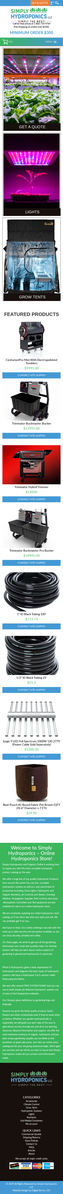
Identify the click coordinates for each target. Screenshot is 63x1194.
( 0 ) (10, 42)
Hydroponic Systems (31, 1111)
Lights (31, 1114)
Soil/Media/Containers (31, 1121)
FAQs (31, 1147)
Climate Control (31, 1104)
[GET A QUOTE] (31, 89)
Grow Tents (31, 1108)
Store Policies (31, 1141)
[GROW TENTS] (31, 259)
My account (31, 1124)
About (31, 1154)
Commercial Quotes (31, 1134)
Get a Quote (40, 3)
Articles (31, 1151)
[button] (49, 42)
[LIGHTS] (31, 174)
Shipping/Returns (31, 1137)
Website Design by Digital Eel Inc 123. (31, 1190)
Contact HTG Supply (31, 375)
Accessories (31, 1101)
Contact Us (31, 1144)
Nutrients (31, 1117)
